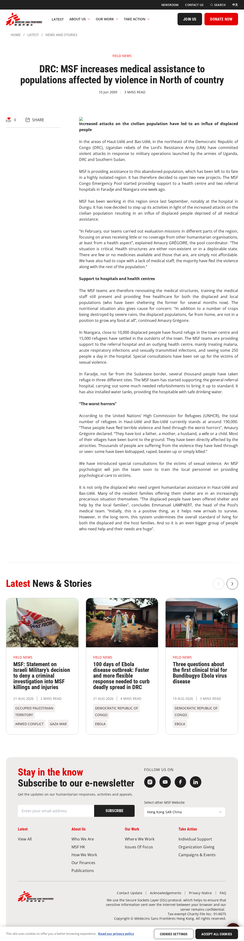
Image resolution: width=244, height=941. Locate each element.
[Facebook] (180, 782)
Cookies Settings (174, 934)
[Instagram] (150, 782)
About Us (77, 19)
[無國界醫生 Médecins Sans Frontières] (24, 19)
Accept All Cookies (216, 934)
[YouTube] (165, 782)
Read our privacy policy (116, 933)
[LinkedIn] (195, 782)
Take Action (134, 19)
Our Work (105, 19)
